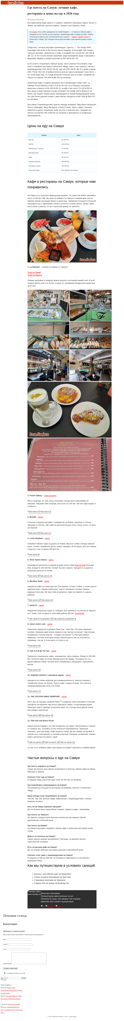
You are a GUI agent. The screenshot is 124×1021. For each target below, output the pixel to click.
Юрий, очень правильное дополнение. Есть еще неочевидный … (11, 990)
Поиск (3, 978)
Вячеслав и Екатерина (50, 893)
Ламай (80, 37)
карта (40, 517)
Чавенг (74, 37)
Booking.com (63, 883)
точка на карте (50, 496)
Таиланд (37, 4)
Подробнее (79, 613)
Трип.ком (66, 877)
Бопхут (86, 37)
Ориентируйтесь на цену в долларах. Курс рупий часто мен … (12, 1009)
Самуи (45, 4)
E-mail (5, 944)
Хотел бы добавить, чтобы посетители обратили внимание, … (11, 998)
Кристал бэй (80, 565)
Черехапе (60, 880)
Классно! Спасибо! (14, 1004)
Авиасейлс (66, 874)
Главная (30, 4)
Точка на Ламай (34, 272)
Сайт (4, 949)
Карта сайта (47, 1019)
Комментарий (7, 963)
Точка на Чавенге (35, 275)
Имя (5, 939)
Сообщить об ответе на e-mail (15, 973)
